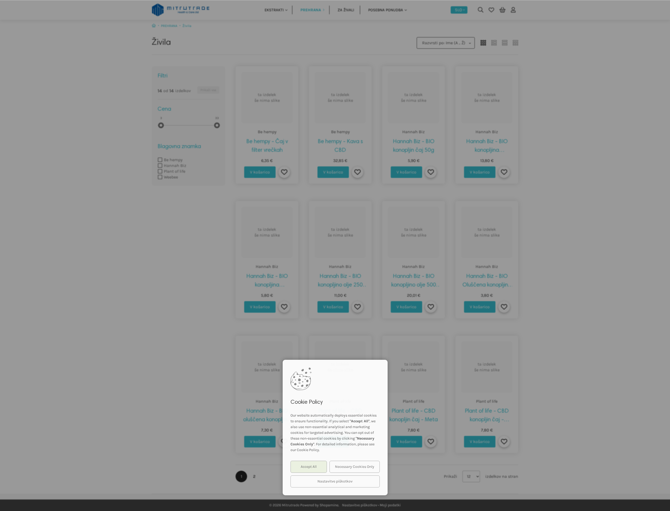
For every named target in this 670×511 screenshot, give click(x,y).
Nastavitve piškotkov (335, 481)
